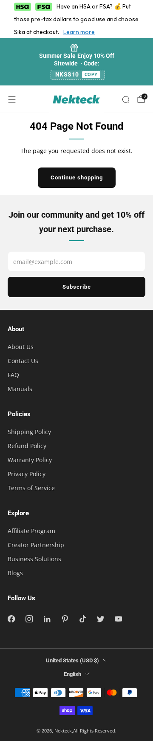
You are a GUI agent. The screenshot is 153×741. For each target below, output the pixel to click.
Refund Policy (27, 446)
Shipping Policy (29, 432)
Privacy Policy (26, 474)
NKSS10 (76, 74)
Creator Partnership (36, 545)
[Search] (126, 99)
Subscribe (76, 287)
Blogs (15, 573)
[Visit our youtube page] (118, 619)
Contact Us (23, 361)
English (72, 674)
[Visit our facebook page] (11, 619)
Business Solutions (34, 559)
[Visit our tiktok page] (82, 619)
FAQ (13, 375)
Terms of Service (31, 488)
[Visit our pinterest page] (65, 619)
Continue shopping (77, 177)
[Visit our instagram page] (29, 619)
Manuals (20, 389)
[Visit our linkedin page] (47, 619)
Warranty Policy (30, 460)
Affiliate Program (31, 531)
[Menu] (12, 99)
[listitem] (76, 62)
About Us (21, 347)
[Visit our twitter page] (100, 619)
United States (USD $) (72, 660)
